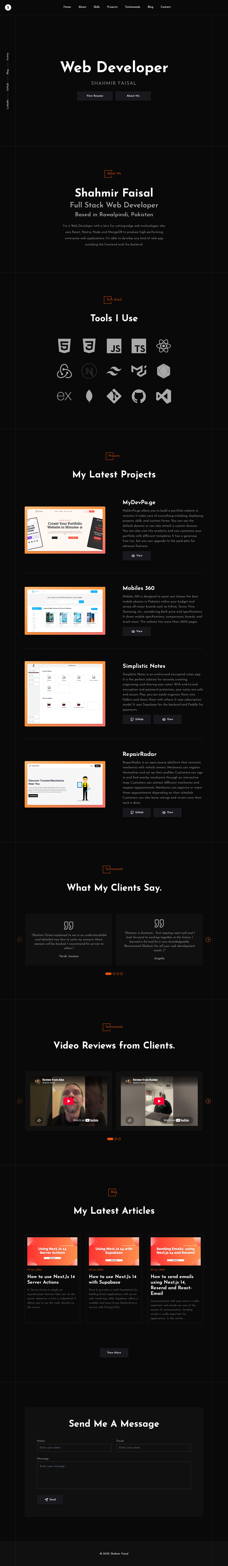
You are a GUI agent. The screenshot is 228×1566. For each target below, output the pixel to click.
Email (120, 1441)
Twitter (8, 57)
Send (52, 1499)
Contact (166, 7)
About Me (133, 96)
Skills (97, 7)
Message (43, 1458)
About (82, 7)
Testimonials (132, 7)
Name (41, 1441)
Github (8, 87)
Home (67, 7)
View (139, 555)
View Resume (95, 96)
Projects (112, 7)
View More (114, 1352)
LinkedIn (8, 104)
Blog (150, 7)
